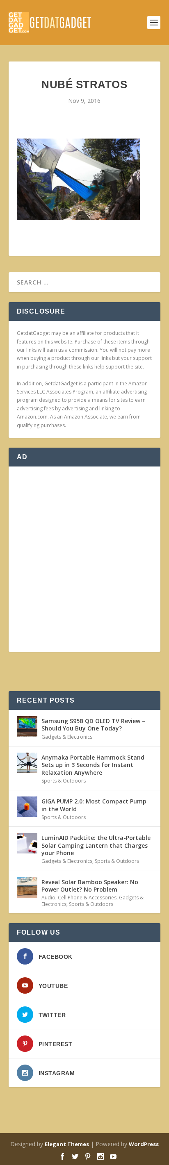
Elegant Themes (67, 1144)
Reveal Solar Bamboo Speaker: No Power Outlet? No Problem (89, 885)
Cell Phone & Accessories (87, 897)
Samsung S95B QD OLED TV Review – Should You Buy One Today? (93, 724)
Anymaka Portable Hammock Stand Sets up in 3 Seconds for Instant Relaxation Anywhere (92, 764)
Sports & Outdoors (63, 780)
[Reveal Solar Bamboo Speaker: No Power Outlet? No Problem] (27, 887)
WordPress (144, 1144)
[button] (78, 180)
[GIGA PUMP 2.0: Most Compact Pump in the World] (27, 806)
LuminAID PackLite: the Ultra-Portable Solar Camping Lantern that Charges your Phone (96, 845)
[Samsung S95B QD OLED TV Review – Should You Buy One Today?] (27, 726)
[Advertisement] (84, 559)
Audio (48, 897)
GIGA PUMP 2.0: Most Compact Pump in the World (93, 804)
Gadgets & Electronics (66, 736)
